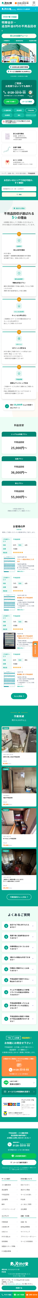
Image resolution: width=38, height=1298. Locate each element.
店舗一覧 (11, 173)
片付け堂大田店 (21, 173)
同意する (19, 1288)
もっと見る (18, 696)
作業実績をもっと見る (18, 897)
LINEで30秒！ (11, 101)
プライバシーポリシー (8, 1167)
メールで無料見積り (20, 1162)
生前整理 (7, 115)
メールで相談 (27, 101)
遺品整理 (19, 110)
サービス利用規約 (23, 1167)
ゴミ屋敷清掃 (7, 110)
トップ (4, 173)
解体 (19, 115)
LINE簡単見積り (20, 1156)
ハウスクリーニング (31, 115)
